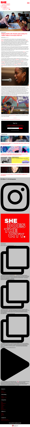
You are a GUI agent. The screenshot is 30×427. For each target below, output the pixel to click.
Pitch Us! (2, 391)
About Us (2, 407)
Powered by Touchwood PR (15, 423)
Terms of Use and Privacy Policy (5, 420)
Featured (16, 119)
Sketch (19, 119)
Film (1, 401)
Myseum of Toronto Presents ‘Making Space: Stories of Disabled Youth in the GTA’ (15, 164)
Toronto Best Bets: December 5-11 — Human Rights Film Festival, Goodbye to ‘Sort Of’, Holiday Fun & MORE (15, 144)
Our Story (2, 390)
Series (2, 402)
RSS (1, 415)
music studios (3, 64)
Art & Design (2, 405)
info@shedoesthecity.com (4, 419)
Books (2, 404)
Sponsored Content (4, 397)
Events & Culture (3, 32)
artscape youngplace (6, 119)
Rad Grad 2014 (13, 115)
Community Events (12, 119)
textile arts (19, 63)
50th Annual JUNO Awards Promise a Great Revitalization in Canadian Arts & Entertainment (14, 175)
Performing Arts (3, 403)
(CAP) (24, 51)
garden (15, 64)
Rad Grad (17, 59)
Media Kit (2, 396)
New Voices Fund (3, 392)
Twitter (2, 413)
